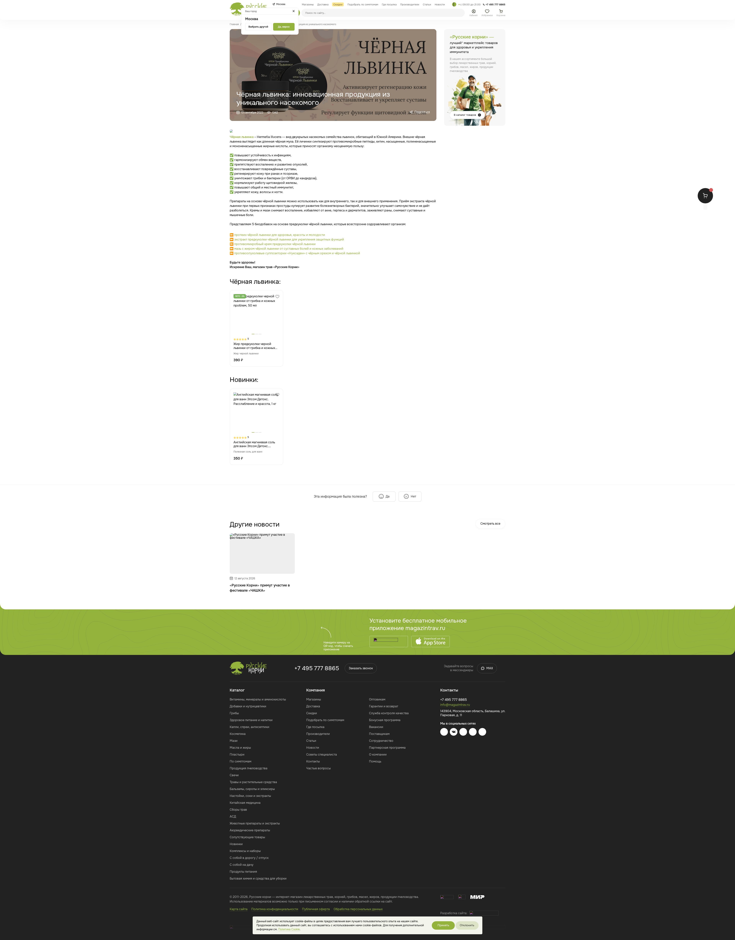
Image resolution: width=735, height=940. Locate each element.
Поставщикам (379, 734)
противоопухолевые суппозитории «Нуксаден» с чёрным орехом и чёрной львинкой (297, 253)
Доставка (313, 706)
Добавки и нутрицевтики (248, 706)
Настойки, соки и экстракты (250, 796)
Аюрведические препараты (250, 830)
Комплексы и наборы (245, 851)
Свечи (234, 775)
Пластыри (237, 754)
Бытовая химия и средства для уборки (258, 878)
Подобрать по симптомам (325, 720)
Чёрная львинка (242, 137)
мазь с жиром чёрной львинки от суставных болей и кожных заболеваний (288, 249)
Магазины (313, 699)
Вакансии (376, 727)
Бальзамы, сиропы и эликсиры (252, 789)
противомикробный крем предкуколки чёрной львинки (275, 244)
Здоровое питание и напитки (251, 720)
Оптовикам (377, 699)
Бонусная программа (384, 720)
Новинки (236, 844)
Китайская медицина (245, 803)
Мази (234, 741)
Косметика (238, 734)
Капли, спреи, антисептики (249, 727)
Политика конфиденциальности (274, 909)
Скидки (311, 713)
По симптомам (240, 761)
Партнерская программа (387, 748)
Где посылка (315, 727)
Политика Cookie (289, 929)
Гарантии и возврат (383, 706)
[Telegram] (454, 4)
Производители (318, 734)
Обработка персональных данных (358, 909)
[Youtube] (463, 732)
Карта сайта (238, 909)
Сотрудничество (381, 741)
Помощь (375, 761)
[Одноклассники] (473, 732)
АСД (233, 816)
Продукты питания (243, 872)
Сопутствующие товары (247, 837)
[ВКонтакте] (453, 732)
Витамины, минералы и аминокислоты (258, 699)
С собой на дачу (241, 865)
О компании (378, 754)
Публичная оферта (316, 909)
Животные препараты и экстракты (255, 823)
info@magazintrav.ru (455, 705)
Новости (312, 748)
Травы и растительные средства (253, 782)
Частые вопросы (318, 768)
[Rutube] (482, 732)
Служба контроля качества (389, 713)
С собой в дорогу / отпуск (249, 858)
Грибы (234, 713)
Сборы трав (238, 810)
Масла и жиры (240, 748)
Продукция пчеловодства (248, 768)
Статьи (311, 741)
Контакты (313, 761)
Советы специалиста (321, 754)
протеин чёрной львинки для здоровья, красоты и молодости (279, 235)
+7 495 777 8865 (316, 668)
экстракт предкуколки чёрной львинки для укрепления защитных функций (289, 239)
